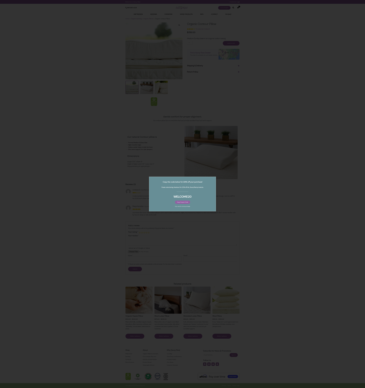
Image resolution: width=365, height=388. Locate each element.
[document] (182, 194)
